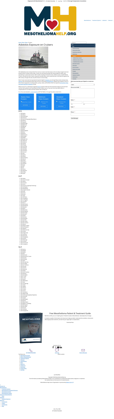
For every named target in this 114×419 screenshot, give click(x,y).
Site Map (22, 370)
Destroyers (75, 65)
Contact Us (22, 365)
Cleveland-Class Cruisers (78, 61)
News (21, 362)
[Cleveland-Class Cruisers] (61, 102)
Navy (23, 42)
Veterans (110, 20)
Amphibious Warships (77, 52)
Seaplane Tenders (76, 75)
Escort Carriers (75, 67)
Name (73, 100)
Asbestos (104, 20)
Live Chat (60, 1)
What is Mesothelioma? (25, 357)
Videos (3, 403)
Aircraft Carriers (76, 48)
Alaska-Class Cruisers (77, 57)
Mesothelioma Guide (25, 355)
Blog (3, 406)
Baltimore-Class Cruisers (78, 59)
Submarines (75, 76)
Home (20, 42)
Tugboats (74, 78)
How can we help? (76, 87)
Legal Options (23, 361)
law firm (39, 86)
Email (73, 107)
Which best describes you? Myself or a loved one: (82, 82)
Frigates (74, 71)
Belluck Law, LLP (70, 382)
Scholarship (4, 404)
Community (4, 402)
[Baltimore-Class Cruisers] (44, 102)
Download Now (70, 322)
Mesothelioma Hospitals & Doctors (10, 390)
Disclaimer (22, 367)
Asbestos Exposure (6, 399)
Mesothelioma (87, 20)
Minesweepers (75, 73)
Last (84, 104)
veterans (20, 81)
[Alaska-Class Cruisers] (26, 102)
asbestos (47, 80)
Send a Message (83, 352)
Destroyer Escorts (76, 63)
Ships (26, 42)
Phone (73, 112)
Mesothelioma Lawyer (7, 393)
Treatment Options (96, 20)
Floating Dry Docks (76, 69)
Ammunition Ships (76, 50)
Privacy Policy (23, 368)
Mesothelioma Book (6, 392)
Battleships (75, 54)
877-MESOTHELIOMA (50, 1)
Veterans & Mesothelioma (6, 394)
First (72, 104)
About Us (22, 364)
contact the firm (34, 92)
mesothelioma (50, 81)
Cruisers (74, 56)
